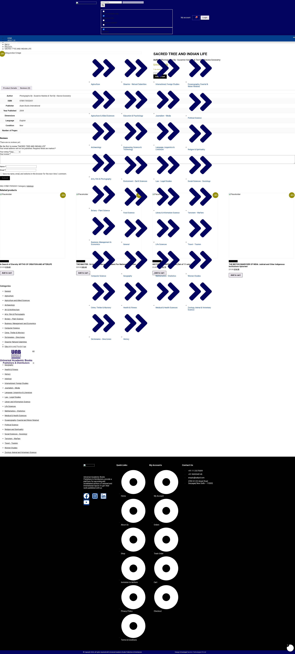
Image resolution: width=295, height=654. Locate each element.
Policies (10, 47)
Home (9, 38)
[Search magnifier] (103, 5)
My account (185, 17)
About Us (11, 40)
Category (11, 49)
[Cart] (196, 17)
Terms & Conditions (15, 347)
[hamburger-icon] (294, 37)
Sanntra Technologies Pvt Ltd (196, 652)
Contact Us (12, 43)
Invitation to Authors (16, 45)
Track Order (12, 345)
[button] (186, 17)
